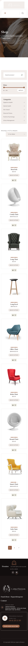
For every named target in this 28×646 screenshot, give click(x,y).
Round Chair (14, 439)
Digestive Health (8, 102)
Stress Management (8, 120)
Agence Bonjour (20, 642)
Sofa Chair (14, 529)
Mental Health (7, 106)
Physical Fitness (7, 113)
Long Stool (14, 304)
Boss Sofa (14, 169)
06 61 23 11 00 (15, 620)
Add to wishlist (15, 180)
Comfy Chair (14, 214)
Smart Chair (14, 484)
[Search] (22, 75)
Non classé (6, 109)
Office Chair (14, 349)
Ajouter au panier (14, 175)
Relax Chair (14, 394)
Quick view (12, 180)
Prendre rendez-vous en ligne (11, 626)
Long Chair (14, 259)
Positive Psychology (9, 117)
